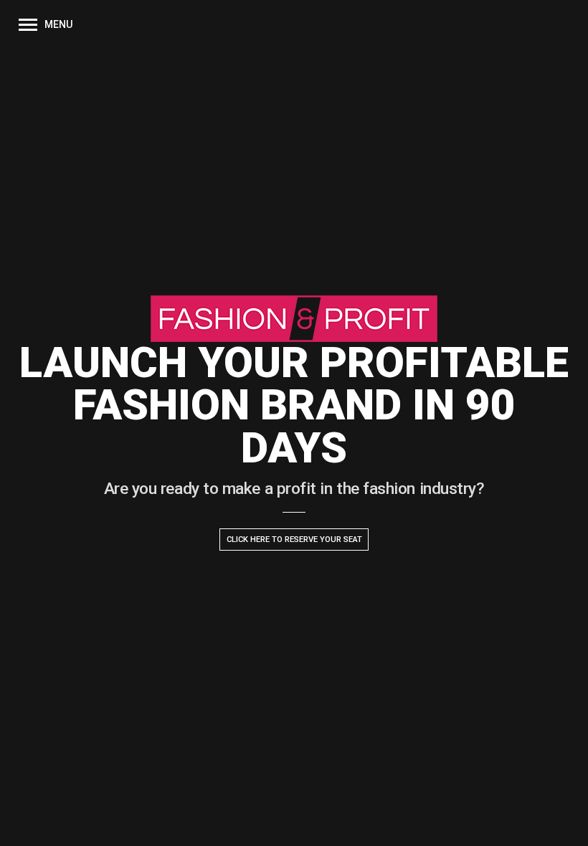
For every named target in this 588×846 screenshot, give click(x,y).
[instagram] (23, 824)
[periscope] (37, 824)
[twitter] (51, 824)
